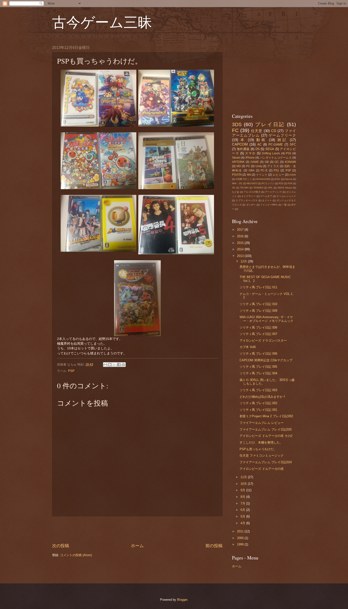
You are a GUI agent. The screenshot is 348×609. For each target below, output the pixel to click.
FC (235, 130)
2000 (241, 538)
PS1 (276, 170)
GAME (254, 161)
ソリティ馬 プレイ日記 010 (258, 304)
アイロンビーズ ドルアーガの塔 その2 (266, 436)
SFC (293, 144)
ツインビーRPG (268, 204)
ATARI (292, 175)
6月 (243, 510)
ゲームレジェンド (286, 196)
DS (257, 149)
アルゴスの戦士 (252, 192)
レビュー (278, 174)
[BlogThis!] (109, 364)
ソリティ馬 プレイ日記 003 (258, 390)
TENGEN (258, 187)
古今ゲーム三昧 (102, 21)
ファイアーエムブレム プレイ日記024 (266, 462)
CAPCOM (240, 144)
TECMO (244, 187)
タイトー (267, 200)
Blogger (182, 599)
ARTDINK (238, 161)
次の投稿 (60, 545)
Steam (236, 157)
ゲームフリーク (282, 135)
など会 (235, 192)
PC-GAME (275, 144)
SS (233, 187)
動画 (261, 140)
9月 (243, 490)
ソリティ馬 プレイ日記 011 (258, 287)
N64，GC (237, 183)
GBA (251, 170)
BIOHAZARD (263, 179)
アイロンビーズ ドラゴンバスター (263, 340)
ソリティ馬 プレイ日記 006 (258, 353)
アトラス (273, 166)
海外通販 (243, 149)
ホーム (137, 545)
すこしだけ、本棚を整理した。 (261, 442)
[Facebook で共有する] (118, 364)
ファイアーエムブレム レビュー (262, 423)
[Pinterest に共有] (123, 364)
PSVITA (237, 174)
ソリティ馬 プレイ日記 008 (258, 327)
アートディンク (273, 192)
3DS (237, 124)
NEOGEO (252, 183)
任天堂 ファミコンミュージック (262, 455)
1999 (241, 544)
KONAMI (290, 161)
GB (267, 161)
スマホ (250, 153)
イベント (262, 174)
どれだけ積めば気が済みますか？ (263, 396)
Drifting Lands (271, 153)
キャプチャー (248, 196)
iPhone (250, 157)
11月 (244, 477)
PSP (71, 371)
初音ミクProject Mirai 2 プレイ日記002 (266, 416)
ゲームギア (266, 196)
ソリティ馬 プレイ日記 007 (258, 334)
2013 (241, 256)
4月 (243, 523)
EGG (277, 179)
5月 (243, 516)
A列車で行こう (244, 179)
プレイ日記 (270, 124)
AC (259, 144)
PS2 (281, 183)
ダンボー (251, 204)
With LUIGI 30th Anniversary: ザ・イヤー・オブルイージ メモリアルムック (266, 318)
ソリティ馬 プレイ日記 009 (258, 310)
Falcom (288, 179)
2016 (241, 236)
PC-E (264, 170)
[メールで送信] (105, 364)
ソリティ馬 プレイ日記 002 (258, 403)
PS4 (290, 183)
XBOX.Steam (284, 187)
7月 (243, 503)
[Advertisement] (137, 529)
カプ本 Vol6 (248, 347)
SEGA (269, 149)
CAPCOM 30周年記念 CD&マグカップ (266, 360)
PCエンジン (268, 183)
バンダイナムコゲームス (276, 157)
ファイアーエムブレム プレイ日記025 (266, 429)
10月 (244, 483)
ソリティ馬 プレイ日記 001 (258, 410)
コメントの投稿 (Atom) (76, 555)
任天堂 (256, 131)
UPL (270, 187)
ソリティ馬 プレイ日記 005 (258, 366)
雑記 (282, 140)
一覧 (284, 204)
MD (238, 166)
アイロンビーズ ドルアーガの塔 (262, 469)
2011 (241, 531)
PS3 (288, 153)
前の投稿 (214, 545)
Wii (249, 174)
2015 (241, 243)
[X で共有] (114, 364)
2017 (241, 229)
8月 (243, 497)
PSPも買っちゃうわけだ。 (258, 449)
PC (248, 166)
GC (277, 161)
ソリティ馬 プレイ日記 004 (258, 373)
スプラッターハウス (247, 200)
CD (273, 131)
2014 (241, 249)
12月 (244, 261)
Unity (258, 166)
